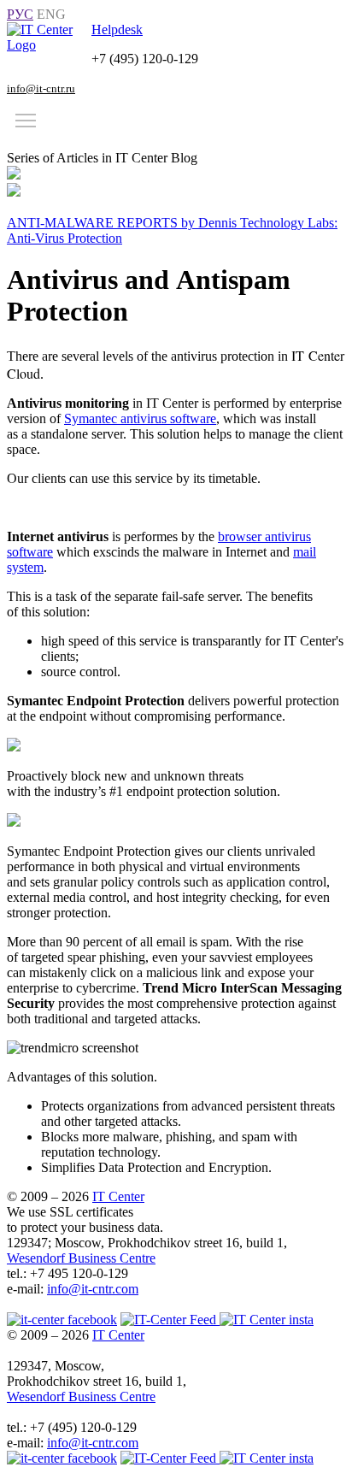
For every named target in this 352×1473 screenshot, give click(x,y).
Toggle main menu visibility (26, 120)
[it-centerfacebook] (62, 1319)
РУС (20, 14)
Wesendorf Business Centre (81, 1258)
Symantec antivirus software (140, 418)
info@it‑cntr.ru (41, 88)
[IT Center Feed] (170, 1458)
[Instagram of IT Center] (267, 1319)
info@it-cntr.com (92, 1289)
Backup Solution (55, 142)
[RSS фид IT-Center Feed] (170, 1319)
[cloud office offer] (49, 45)
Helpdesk (117, 29)
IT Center (118, 1196)
